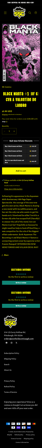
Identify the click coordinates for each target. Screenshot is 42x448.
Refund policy (19, 435)
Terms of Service (10, 392)
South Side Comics (20, 432)
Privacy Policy (9, 381)
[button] (5, 13)
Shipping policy (29, 438)
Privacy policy (30, 435)
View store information (13, 189)
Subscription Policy (11, 353)
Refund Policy (9, 386)
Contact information (22, 442)
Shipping (5, 114)
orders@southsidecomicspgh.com (19, 338)
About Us (8, 370)
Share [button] (6, 255)
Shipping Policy (10, 359)
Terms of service (16, 438)
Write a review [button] (21, 283)
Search (6, 364)
